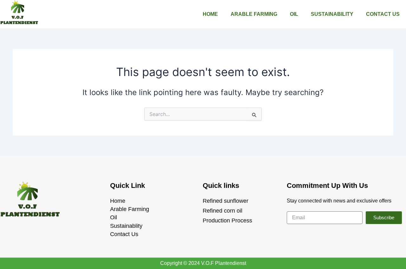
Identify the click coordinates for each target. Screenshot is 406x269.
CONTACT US (383, 14)
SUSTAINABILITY (332, 14)
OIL (294, 14)
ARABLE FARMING (254, 14)
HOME (210, 14)
